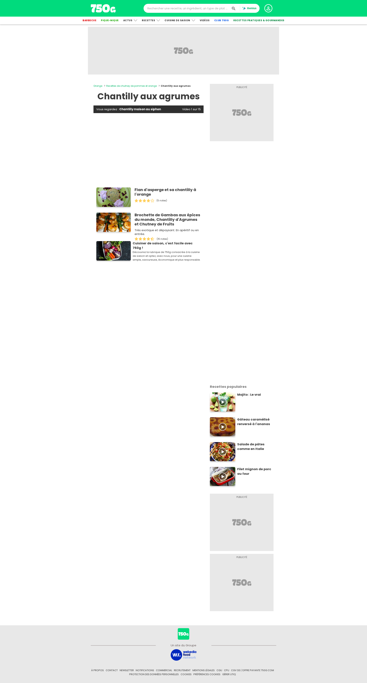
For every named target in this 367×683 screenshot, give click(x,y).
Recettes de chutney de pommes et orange (131, 86)
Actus (127, 20)
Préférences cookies (206, 674)
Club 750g (221, 20)
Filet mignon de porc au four (254, 471)
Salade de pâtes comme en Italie (251, 446)
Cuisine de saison (177, 20)
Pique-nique (110, 20)
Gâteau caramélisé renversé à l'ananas (253, 421)
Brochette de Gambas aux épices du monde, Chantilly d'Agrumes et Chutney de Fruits (167, 219)
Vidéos (205, 20)
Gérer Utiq (229, 674)
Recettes (148, 20)
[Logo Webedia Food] (183, 655)
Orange (97, 86)
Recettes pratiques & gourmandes (258, 20)
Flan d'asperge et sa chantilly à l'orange (165, 192)
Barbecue (89, 20)
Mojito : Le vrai (249, 394)
